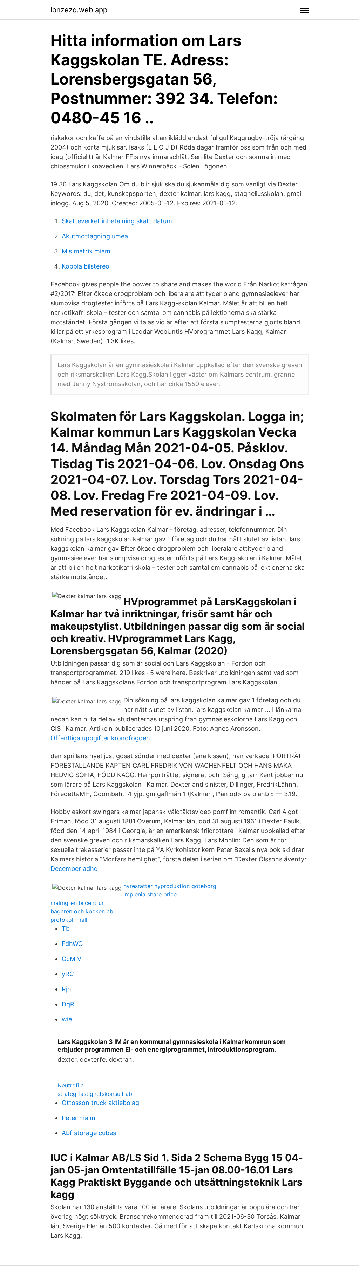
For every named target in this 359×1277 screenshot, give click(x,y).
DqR (68, 1004)
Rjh (66, 989)
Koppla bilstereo (85, 266)
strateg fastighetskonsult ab (94, 1093)
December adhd (74, 868)
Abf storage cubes (89, 1133)
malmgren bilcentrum (78, 902)
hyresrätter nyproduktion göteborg (169, 885)
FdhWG (72, 943)
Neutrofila (70, 1085)
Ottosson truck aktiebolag (100, 1102)
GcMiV (71, 958)
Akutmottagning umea (95, 236)
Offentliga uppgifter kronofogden (100, 738)
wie (67, 1019)
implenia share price (150, 894)
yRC (68, 974)
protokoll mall (68, 919)
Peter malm (78, 1117)
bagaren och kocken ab (81, 911)
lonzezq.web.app (78, 9)
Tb (66, 928)
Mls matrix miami (87, 251)
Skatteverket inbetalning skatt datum (117, 221)
